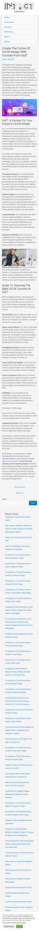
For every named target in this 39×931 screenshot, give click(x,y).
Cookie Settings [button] (8, 926)
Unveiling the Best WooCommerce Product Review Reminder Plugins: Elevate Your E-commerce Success (17, 701)
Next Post (19, 493)
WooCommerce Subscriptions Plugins (18, 887)
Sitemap (7, 41)
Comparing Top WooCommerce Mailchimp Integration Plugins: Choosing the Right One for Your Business (19, 832)
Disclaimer (8, 27)
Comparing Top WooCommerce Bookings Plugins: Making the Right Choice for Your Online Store (17, 672)
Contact (6, 17)
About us (7, 37)
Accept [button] (19, 926)
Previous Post (19, 487)
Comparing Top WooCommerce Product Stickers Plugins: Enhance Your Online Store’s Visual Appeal (19, 610)
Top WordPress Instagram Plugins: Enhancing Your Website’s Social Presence (17, 794)
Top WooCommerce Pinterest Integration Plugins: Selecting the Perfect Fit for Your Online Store (19, 844)
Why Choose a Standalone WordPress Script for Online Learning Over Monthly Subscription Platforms (19, 529)
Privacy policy (9, 22)
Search (4, 499)
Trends (4, 59)
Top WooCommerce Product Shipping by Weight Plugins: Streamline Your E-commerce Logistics (19, 730)
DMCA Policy (8, 32)
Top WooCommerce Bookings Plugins (18, 902)
